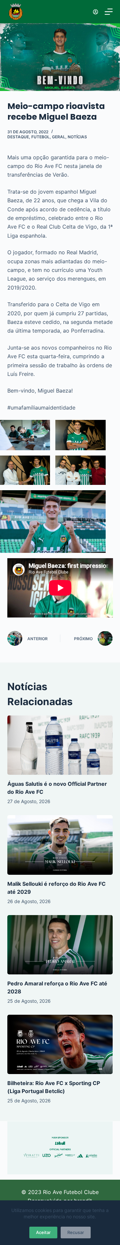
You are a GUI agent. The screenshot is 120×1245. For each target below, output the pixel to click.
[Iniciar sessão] (95, 11)
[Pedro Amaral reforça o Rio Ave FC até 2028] (60, 944)
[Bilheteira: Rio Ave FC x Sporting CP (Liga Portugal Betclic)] (60, 1044)
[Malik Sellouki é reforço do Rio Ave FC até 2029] (60, 844)
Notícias (77, 136)
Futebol (40, 136)
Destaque (18, 136)
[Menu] (109, 12)
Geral (58, 136)
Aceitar (43, 1232)
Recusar (75, 1232)
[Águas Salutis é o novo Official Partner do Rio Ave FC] (60, 745)
